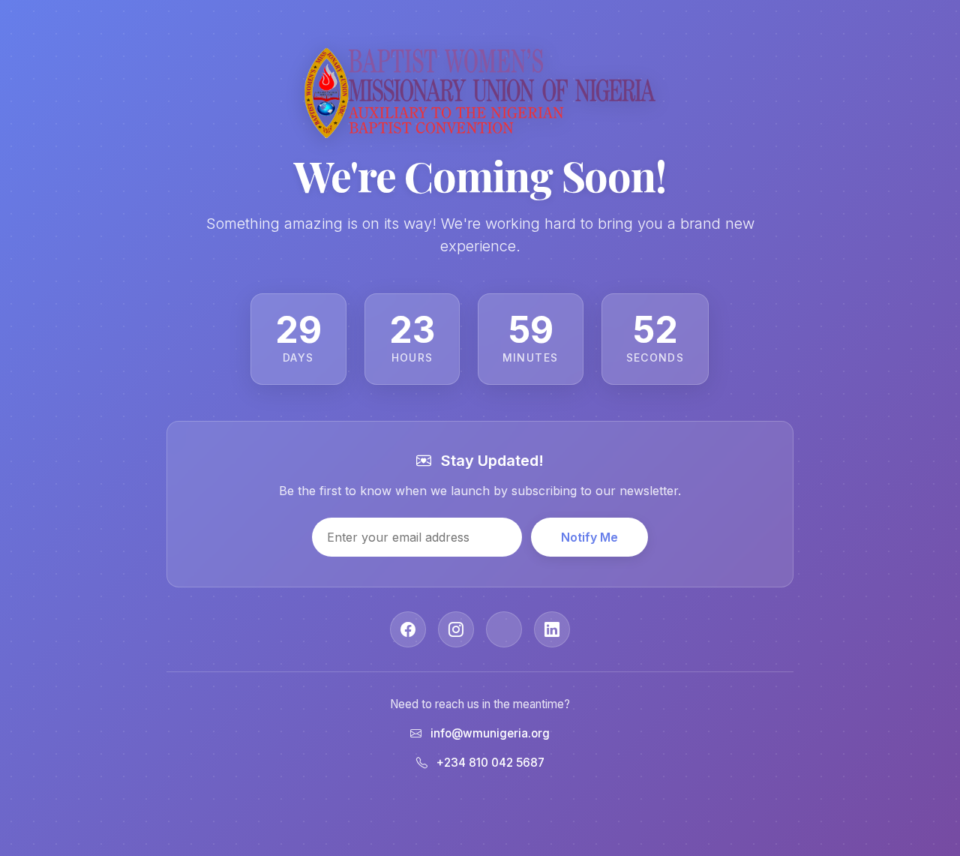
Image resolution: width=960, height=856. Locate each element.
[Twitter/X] (504, 629)
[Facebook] (408, 629)
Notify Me (589, 537)
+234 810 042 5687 (490, 762)
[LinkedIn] (552, 629)
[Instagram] (456, 629)
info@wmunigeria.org (490, 733)
